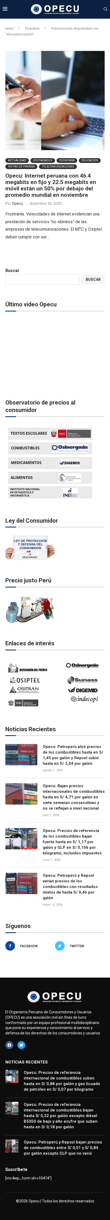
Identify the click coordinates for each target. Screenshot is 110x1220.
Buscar (12, 270)
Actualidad (17, 160)
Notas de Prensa (21, 166)
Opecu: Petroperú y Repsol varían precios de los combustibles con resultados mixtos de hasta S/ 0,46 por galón (70, 886)
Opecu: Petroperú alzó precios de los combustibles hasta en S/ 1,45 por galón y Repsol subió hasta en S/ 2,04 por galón (73, 755)
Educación (89, 160)
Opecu (17, 203)
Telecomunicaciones (58, 166)
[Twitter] (21, 1045)
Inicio (9, 28)
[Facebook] (9, 1045)
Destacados (42, 160)
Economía (66, 160)
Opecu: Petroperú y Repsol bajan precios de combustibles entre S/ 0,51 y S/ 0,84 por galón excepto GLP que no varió (63, 1148)
